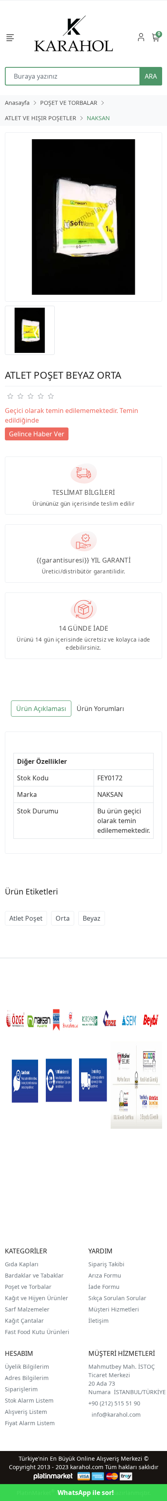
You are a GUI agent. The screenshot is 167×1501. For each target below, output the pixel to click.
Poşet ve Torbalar (28, 1286)
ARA (151, 76)
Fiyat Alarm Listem (30, 1423)
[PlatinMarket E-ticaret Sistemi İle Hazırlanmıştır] (53, 1476)
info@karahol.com (116, 1414)
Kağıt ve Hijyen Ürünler (36, 1298)
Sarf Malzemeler (27, 1309)
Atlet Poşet (26, 918)
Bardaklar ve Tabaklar (34, 1275)
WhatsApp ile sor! (86, 1492)
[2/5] (15, 396)
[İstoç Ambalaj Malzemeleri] (73, 37)
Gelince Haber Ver (36, 433)
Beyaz (92, 918)
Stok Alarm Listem (29, 1400)
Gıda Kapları (22, 1264)
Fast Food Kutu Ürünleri (37, 1332)
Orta (63, 918)
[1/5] (10, 396)
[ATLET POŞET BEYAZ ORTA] (83, 217)
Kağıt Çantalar (24, 1320)
